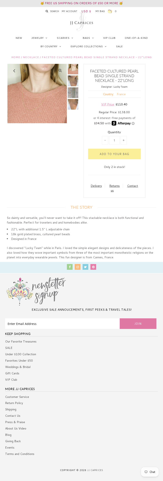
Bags (86, 38)
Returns (114, 186)
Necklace (31, 57)
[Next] (24, 70)
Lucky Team (120, 86)
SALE (119, 46)
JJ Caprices (95, 470)
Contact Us (12, 416)
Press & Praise (15, 422)
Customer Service (17, 397)
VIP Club (109, 38)
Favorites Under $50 (19, 360)
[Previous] (14, 70)
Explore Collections (86, 46)
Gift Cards (12, 373)
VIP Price (107, 104)
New (18, 38)
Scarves (63, 38)
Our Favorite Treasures (21, 341)
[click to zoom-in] (60, 70)
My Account (69, 11)
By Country (48, 46)
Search (54, 11)
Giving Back (13, 441)
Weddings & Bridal (18, 367)
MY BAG (106, 11)
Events (9, 447)
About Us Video (15, 428)
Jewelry (37, 38)
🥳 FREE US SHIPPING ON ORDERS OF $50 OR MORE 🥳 (81, 3)
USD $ (86, 11)
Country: (108, 94)
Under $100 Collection (20, 354)
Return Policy (14, 403)
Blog (8, 435)
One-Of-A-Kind (136, 38)
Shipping (10, 409)
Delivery (96, 186)
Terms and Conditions (19, 454)
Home (15, 57)
